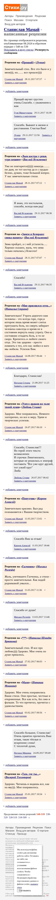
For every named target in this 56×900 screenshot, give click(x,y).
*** (24, 637)
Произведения (24, 16)
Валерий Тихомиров (18, 777)
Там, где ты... (30, 774)
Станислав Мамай (22, 29)
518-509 (22, 817)
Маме (25, 682)
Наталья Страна (16, 308)
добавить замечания (16, 91)
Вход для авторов (15, 24)
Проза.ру (22, 833)
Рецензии (40, 16)
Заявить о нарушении (16, 82)
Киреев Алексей (22, 545)
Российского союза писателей (33, 896)
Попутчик (28, 498)
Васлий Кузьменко (34, 159)
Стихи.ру (10, 833)
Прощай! (27, 62)
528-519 (13, 817)
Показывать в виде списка (18, 49)
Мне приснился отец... (36, 305)
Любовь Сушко (31, 407)
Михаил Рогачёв (22, 617)
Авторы (9, 16)
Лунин (40, 62)
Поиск (8, 20)
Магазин (18, 20)
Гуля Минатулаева (23, 112)
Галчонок (28, 566)
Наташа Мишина (22, 753)
